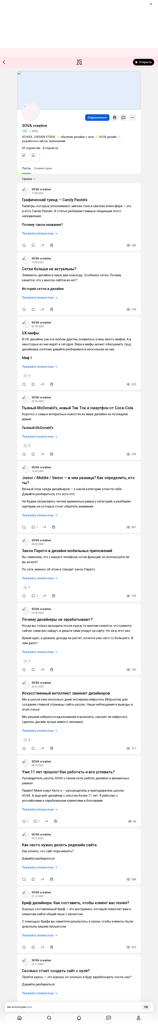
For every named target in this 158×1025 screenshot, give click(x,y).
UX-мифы (30, 333)
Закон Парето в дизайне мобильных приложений (67, 550)
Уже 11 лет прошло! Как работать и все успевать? (68, 772)
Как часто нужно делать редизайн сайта (59, 845)
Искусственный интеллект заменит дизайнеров (66, 693)
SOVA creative (41, 189)
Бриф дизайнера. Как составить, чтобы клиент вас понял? (75, 902)
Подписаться (97, 117)
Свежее (27, 179)
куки (29, 1007)
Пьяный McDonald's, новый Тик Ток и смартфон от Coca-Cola (77, 408)
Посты (26, 168)
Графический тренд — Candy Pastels (54, 199)
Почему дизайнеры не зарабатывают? (57, 619)
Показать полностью (38, 233)
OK (146, 1007)
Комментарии (43, 168)
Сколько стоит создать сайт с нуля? (56, 970)
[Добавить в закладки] (33, 245)
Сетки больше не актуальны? (49, 269)
